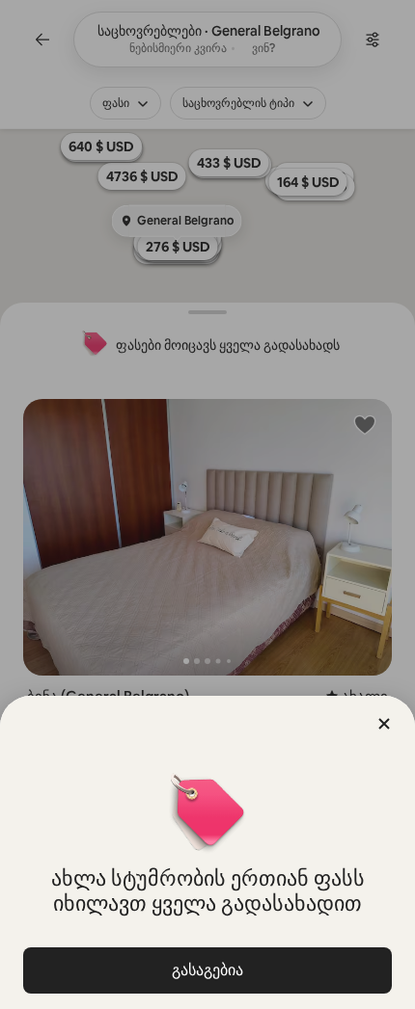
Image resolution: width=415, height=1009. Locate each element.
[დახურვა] (384, 723)
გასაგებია (207, 970)
